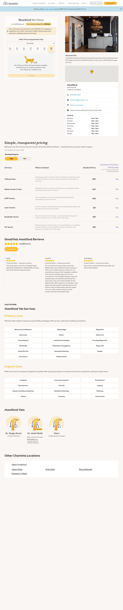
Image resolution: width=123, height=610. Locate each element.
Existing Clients (96, 3)
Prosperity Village (19, 473)
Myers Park (50, 469)
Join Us (83, 3)
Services (61, 3)
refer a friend (49, 9)
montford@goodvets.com (79, 100)
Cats (24, 158)
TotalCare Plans (73, 3)
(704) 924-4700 (75, 95)
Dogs (11, 158)
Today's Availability (39, 3)
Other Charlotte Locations (22, 455)
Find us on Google (76, 105)
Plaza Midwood (85, 469)
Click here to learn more (112, 171)
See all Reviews (11, 249)
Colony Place (17, 469)
